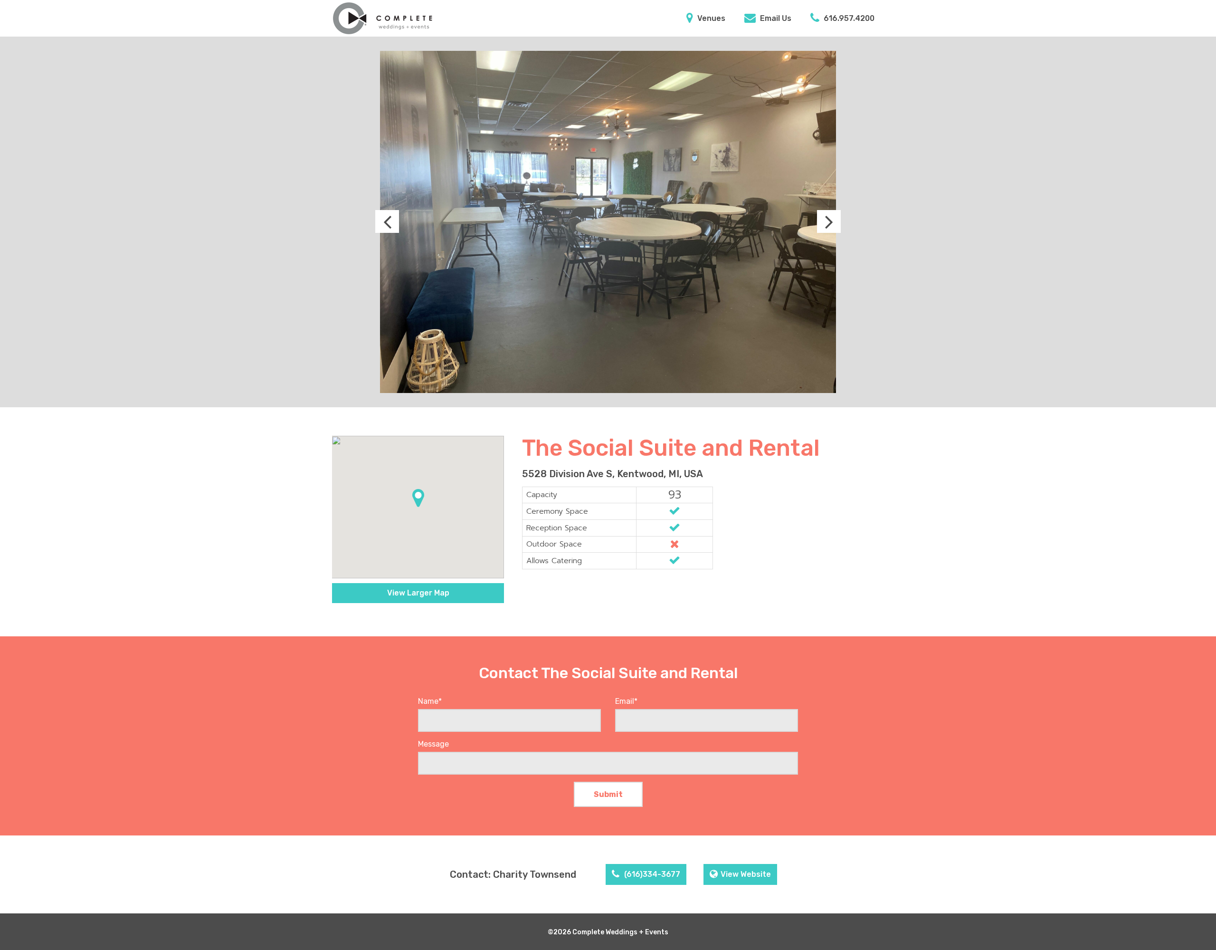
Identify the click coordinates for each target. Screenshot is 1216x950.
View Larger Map (418, 592)
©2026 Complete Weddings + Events (608, 932)
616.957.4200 (848, 18)
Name (430, 701)
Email (626, 701)
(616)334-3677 (651, 874)
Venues (710, 18)
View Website (746, 874)
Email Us (774, 18)
